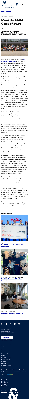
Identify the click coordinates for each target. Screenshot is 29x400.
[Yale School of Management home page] (7, 4)
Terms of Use (8, 369)
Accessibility (21, 369)
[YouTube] (15, 324)
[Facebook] (11, 324)
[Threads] (19, 324)
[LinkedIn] (6, 324)
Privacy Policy (15, 369)
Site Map (3, 369)
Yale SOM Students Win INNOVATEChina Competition (13, 245)
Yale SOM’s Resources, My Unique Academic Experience (11, 280)
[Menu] (27, 4)
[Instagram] (2, 324)
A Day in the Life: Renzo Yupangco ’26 (12, 313)
